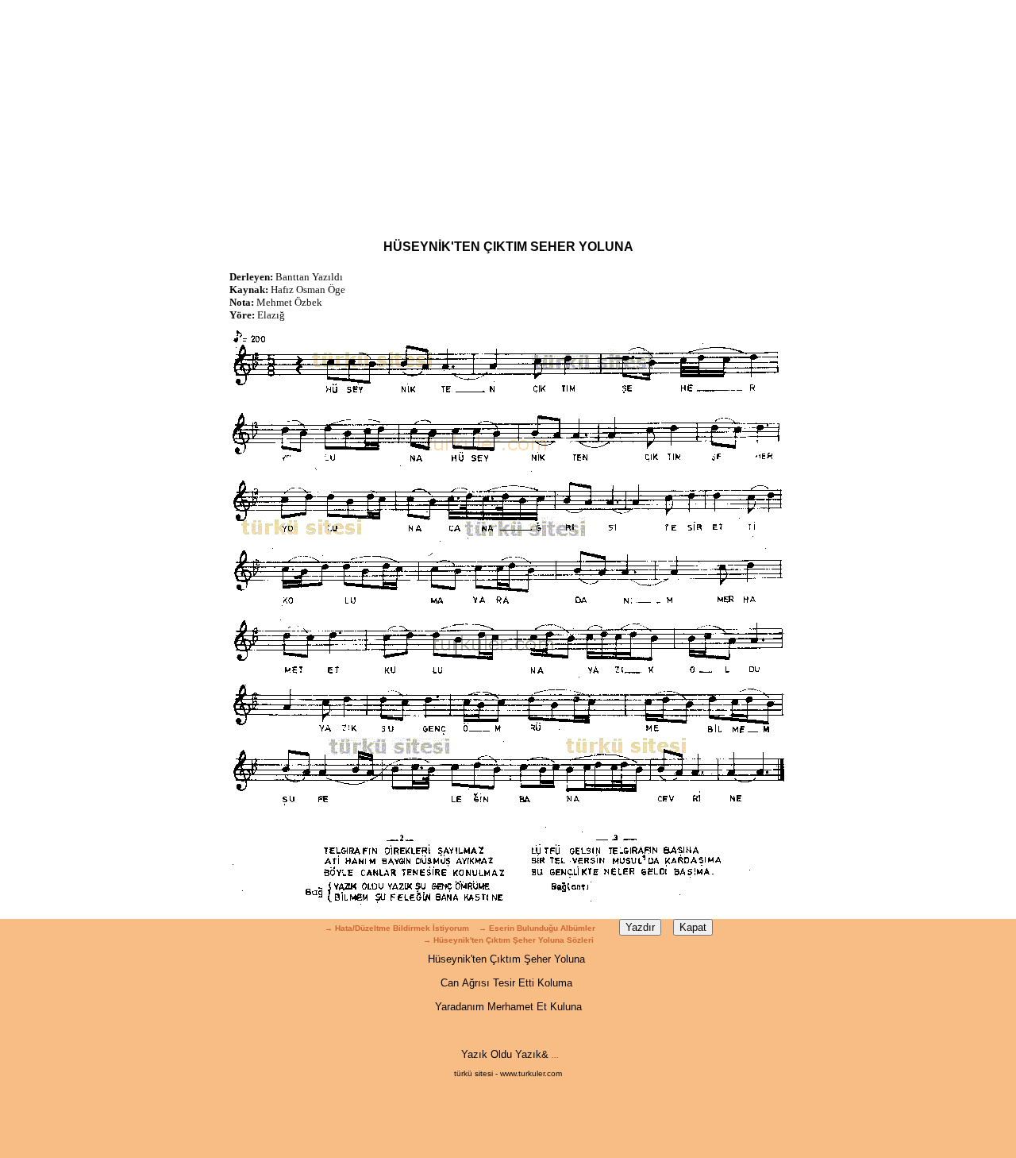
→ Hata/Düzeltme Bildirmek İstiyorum (397, 928)
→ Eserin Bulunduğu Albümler (538, 928)
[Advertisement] (508, 111)
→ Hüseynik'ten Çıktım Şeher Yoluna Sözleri (508, 940)
